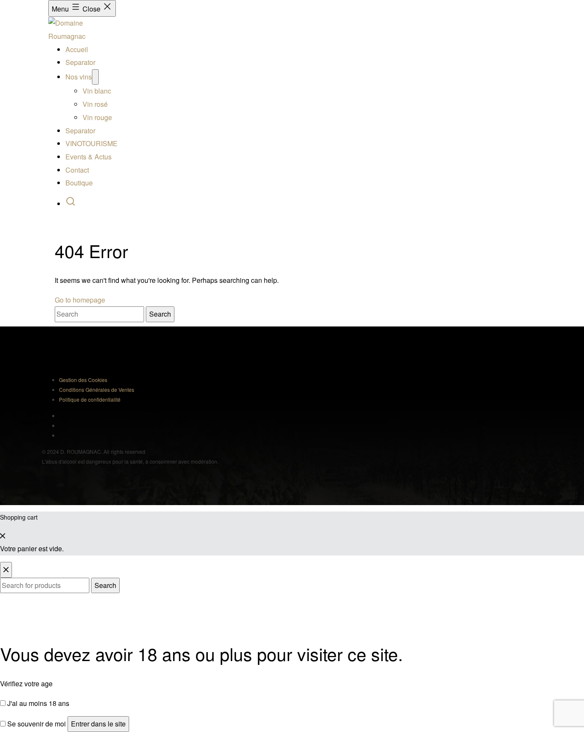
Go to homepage (80, 300)
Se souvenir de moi (36, 724)
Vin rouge (97, 117)
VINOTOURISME (91, 143)
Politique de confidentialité (90, 399)
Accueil (76, 49)
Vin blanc (97, 91)
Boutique (79, 183)
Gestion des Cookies (83, 379)
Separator (80, 63)
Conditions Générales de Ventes (96, 389)
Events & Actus (88, 157)
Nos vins (78, 77)
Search (105, 585)
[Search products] (70, 204)
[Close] (2, 536)
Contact (77, 170)
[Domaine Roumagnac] (82, 29)
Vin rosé (95, 104)
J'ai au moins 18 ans (37, 703)
